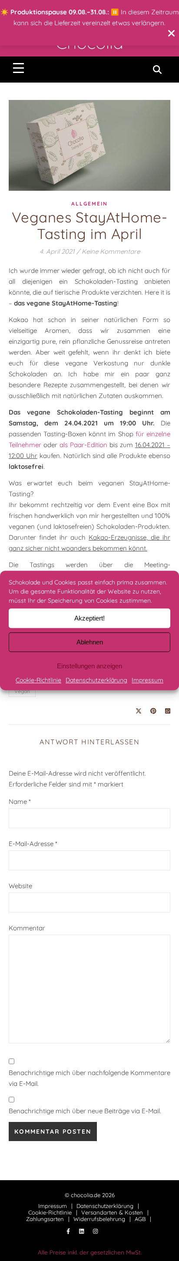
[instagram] (95, 1231)
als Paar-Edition (83, 445)
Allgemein (89, 203)
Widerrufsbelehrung (99, 1218)
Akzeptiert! (89, 618)
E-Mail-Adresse (33, 844)
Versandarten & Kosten (112, 1212)
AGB (140, 1218)
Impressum (147, 680)
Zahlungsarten (45, 1218)
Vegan (22, 691)
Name (20, 801)
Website (20, 886)
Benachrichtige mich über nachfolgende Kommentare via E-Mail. (89, 1078)
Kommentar (27, 928)
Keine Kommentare (111, 251)
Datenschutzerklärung (96, 680)
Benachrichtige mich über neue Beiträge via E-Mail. (85, 1111)
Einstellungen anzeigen (89, 666)
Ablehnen (89, 642)
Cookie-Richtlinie (38, 680)
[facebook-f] (69, 1231)
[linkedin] (82, 1231)
